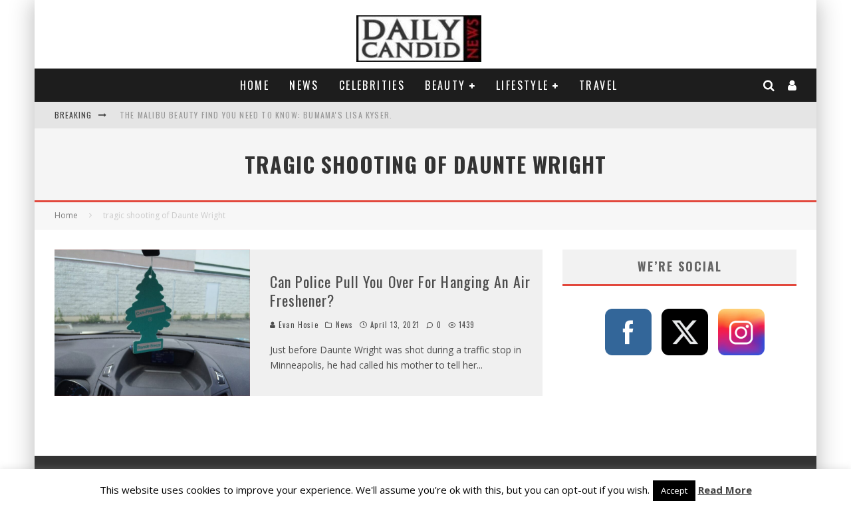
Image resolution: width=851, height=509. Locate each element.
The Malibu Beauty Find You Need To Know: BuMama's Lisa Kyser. (256, 114)
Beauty (445, 85)
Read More (725, 489)
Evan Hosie (297, 324)
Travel (598, 85)
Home (255, 85)
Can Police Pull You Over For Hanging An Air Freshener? (400, 291)
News (304, 85)
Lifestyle (522, 85)
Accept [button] (674, 490)
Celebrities (372, 85)
